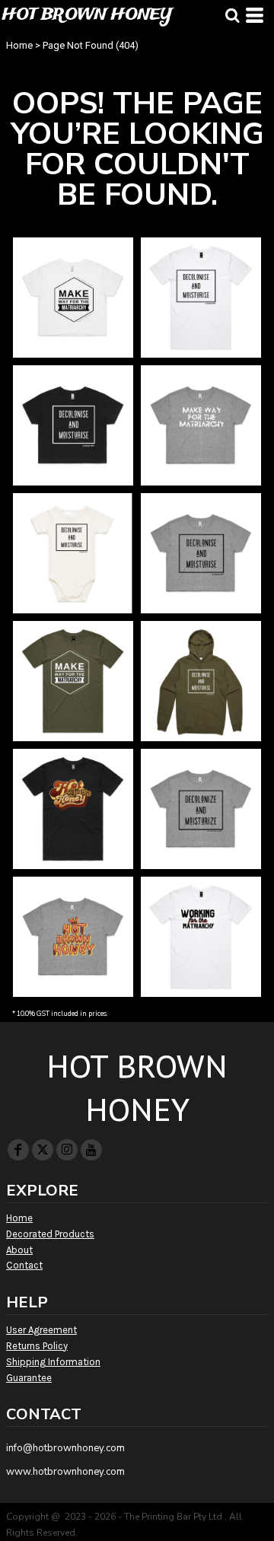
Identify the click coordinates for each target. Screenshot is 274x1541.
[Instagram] (67, 1150)
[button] (232, 15)
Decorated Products (50, 1234)
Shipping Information (53, 1361)
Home (19, 45)
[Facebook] (18, 1150)
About (19, 1250)
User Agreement (41, 1330)
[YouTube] (91, 1150)
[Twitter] (42, 1150)
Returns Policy (37, 1346)
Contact (24, 1265)
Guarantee (29, 1377)
